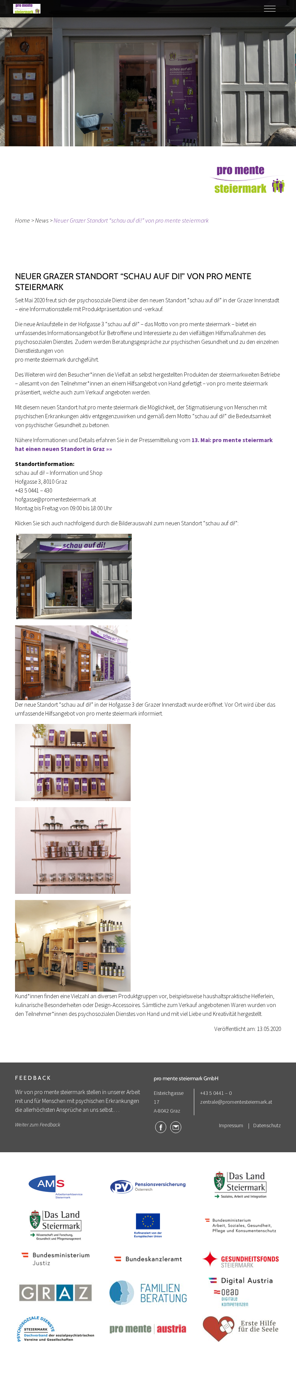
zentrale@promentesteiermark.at (236, 1101)
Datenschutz (267, 1125)
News (42, 220)
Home (22, 220)
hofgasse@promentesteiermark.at (55, 499)
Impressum (231, 1125)
